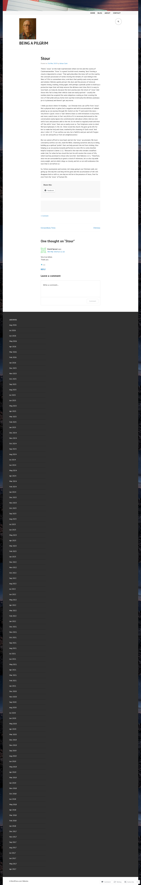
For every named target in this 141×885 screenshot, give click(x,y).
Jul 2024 (12, 460)
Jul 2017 (12, 853)
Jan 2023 (12, 557)
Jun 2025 (12, 400)
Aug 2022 (13, 583)
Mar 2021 (13, 675)
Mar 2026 (13, 352)
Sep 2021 (12, 643)
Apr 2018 (12, 810)
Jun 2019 (12, 761)
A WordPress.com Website (18, 881)
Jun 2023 (12, 530)
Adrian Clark (63, 63)
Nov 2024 (13, 438)
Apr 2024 (12, 476)
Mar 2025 (13, 416)
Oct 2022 (13, 573)
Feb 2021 (13, 680)
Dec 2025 (13, 368)
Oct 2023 (13, 508)
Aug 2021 (13, 648)
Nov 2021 (13, 632)
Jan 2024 (12, 492)
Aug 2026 (13, 325)
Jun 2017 (12, 858)
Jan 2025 (12, 427)
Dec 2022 (13, 562)
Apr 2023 (12, 540)
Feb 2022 (13, 616)
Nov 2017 (13, 837)
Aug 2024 (13, 454)
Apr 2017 (12, 869)
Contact (117, 13)
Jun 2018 (12, 799)
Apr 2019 (12, 772)
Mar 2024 (13, 481)
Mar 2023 (13, 546)
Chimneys (96, 228)
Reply (43, 269)
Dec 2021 (13, 627)
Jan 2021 (12, 686)
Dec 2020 (13, 691)
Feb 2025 (13, 422)
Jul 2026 (12, 330)
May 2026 (13, 341)
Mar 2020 (13, 734)
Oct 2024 (13, 443)
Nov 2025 (13, 373)
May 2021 (13, 664)
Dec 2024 (13, 433)
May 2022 (13, 600)
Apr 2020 (12, 729)
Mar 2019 (13, 777)
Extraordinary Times (48, 228)
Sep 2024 (12, 449)
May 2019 (13, 767)
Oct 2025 (13, 379)
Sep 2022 (12, 578)
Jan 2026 (12, 363)
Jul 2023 (12, 524)
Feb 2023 (13, 551)
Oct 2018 (13, 794)
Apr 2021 (12, 670)
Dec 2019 (13, 740)
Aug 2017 (13, 847)
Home (92, 13)
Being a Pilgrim (33, 43)
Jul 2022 (12, 589)
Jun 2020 (12, 718)
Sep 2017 (12, 842)
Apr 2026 (12, 346)
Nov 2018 (13, 788)
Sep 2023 (12, 513)
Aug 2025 (13, 390)
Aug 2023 (13, 519)
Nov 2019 (13, 745)
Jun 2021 (12, 659)
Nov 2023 (13, 503)
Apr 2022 (12, 605)
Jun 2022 (12, 594)
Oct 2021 (13, 637)
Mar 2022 (13, 610)
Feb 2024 (13, 486)
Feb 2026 (13, 357)
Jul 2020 (12, 713)
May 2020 (13, 724)
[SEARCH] (118, 21)
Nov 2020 (13, 697)
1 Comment (44, 216)
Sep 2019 (12, 750)
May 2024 (13, 470)
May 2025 (13, 406)
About (107, 13)
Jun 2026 (12, 336)
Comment (92, 301)
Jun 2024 (12, 465)
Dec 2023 (13, 497)
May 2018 (13, 804)
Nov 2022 (13, 567)
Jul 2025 (12, 395)
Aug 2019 (13, 756)
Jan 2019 (12, 783)
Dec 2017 (13, 831)
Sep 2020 (12, 702)
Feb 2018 (13, 820)
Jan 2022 (12, 621)
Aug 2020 (13, 707)
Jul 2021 (12, 653)
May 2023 (13, 535)
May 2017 (13, 864)
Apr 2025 (12, 411)
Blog (100, 13)
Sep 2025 (12, 384)
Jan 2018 (12, 826)
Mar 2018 (13, 815)
